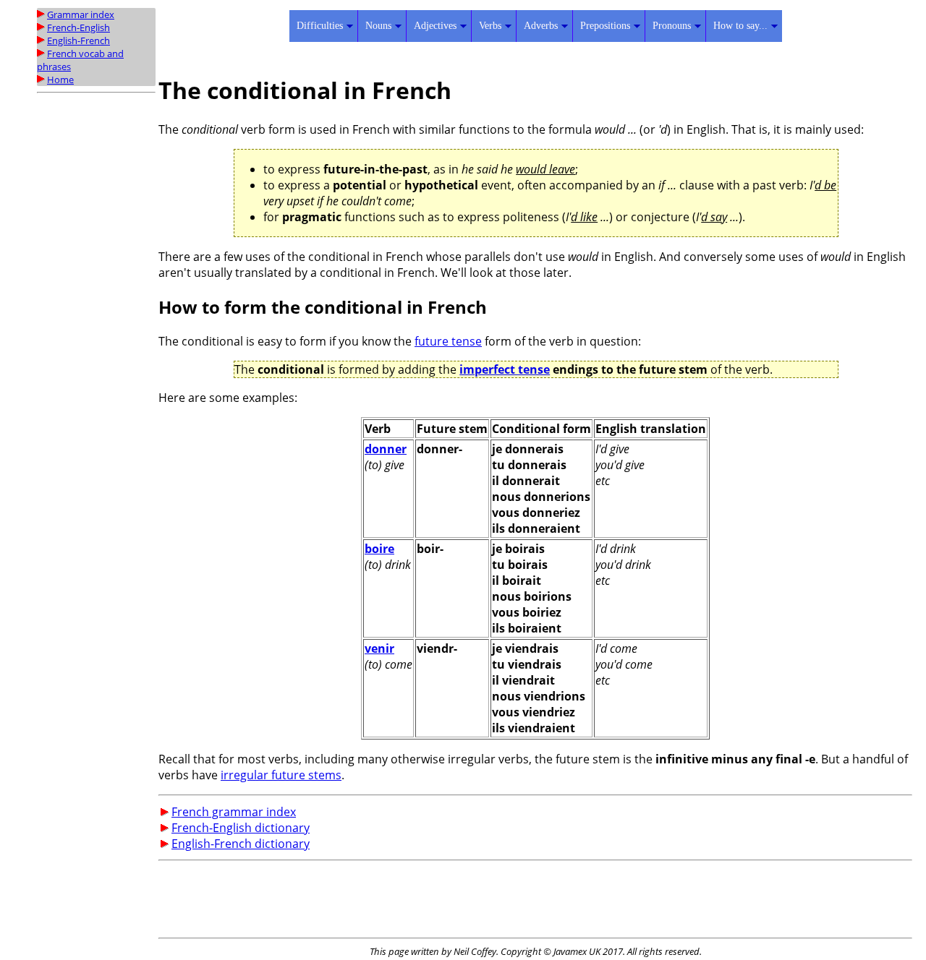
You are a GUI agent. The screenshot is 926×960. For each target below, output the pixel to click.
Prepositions (605, 25)
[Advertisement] (95, 316)
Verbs (490, 25)
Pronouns (672, 25)
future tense (448, 341)
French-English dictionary (240, 828)
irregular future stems (281, 775)
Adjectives (435, 25)
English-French (78, 40)
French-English (78, 27)
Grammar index (80, 14)
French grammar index (233, 812)
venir (379, 648)
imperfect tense (504, 369)
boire (379, 549)
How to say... (740, 25)
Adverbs (541, 25)
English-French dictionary (240, 844)
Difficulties (320, 25)
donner (386, 449)
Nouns (378, 25)
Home (60, 79)
